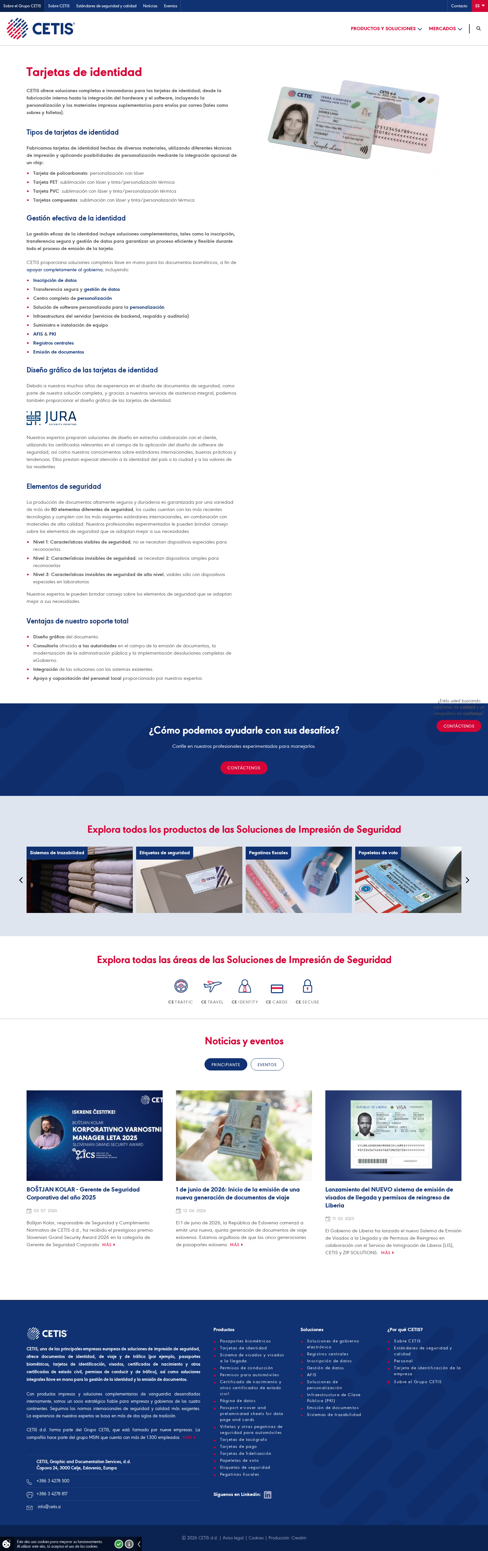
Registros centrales (53, 343)
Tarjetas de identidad (243, 1348)
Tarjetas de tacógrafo (244, 1439)
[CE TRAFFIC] (181, 994)
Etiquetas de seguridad (245, 1467)
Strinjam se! (119, 1544)
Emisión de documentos (58, 352)
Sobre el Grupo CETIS (22, 5)
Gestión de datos (325, 1368)
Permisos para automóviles (250, 1375)
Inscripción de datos (55, 280)
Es (478, 5)
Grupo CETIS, (97, 1429)
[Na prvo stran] (41, 28)
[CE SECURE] (307, 994)
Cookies (256, 1537)
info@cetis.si (49, 1506)
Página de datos (238, 1400)
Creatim (298, 1537)
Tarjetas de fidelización (246, 1453)
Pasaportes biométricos (245, 1341)
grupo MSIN (88, 1437)
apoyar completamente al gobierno (65, 270)
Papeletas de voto (239, 1460)
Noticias (150, 5)
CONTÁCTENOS (244, 767)
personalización (94, 298)
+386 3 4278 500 (53, 1480)
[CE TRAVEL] (213, 994)
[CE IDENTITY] (245, 994)
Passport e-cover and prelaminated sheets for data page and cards (252, 1413)
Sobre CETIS (59, 5)
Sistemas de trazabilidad (334, 1414)
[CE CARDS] (277, 994)
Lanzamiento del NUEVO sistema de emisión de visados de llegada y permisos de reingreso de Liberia (389, 1198)
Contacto (459, 5)
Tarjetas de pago (238, 1446)
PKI (52, 334)
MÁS (187, 1437)
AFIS (38, 334)
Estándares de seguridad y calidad (106, 5)
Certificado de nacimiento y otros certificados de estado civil (251, 1388)
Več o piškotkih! (129, 1544)
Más (107, 1244)
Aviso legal (233, 1537)
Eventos (170, 5)
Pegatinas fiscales (240, 1474)
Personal (403, 1361)
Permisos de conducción (247, 1368)
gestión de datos (102, 289)
